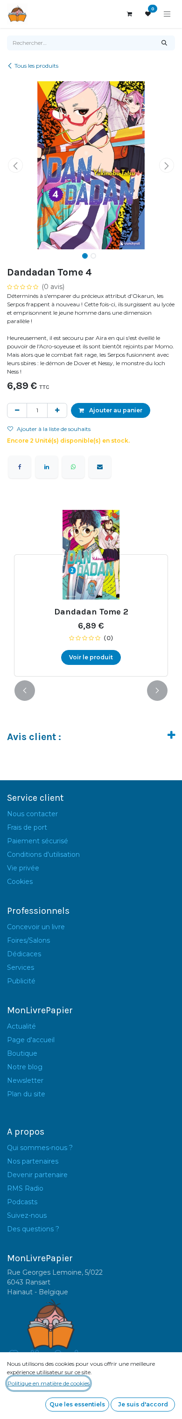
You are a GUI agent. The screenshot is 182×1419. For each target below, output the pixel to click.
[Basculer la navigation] (167, 14)
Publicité (21, 981)
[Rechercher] (164, 42)
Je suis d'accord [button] (143, 1404)
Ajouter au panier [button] (115, 410)
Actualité (21, 1026)
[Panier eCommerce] (129, 14)
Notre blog (24, 1067)
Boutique (22, 1053)
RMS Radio (25, 1188)
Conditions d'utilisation (43, 854)
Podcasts (22, 1202)
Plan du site (26, 1094)
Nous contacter (32, 814)
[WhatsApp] (73, 467)
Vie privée (23, 868)
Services (20, 967)
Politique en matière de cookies (48, 1383)
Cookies (20, 881)
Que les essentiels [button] (77, 1404)
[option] (91, 593)
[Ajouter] (57, 410)
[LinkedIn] (46, 467)
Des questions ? (33, 1229)
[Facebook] (19, 467)
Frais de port (27, 827)
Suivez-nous (27, 1215)
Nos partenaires (32, 1161)
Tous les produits (36, 65)
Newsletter (25, 1080)
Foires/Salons (28, 940)
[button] (15, 165)
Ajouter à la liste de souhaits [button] (54, 428)
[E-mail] (100, 467)
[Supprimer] (17, 410)
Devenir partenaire (37, 1175)
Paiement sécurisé (37, 841)
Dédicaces (24, 954)
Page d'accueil (31, 1040)
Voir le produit (91, 657)
